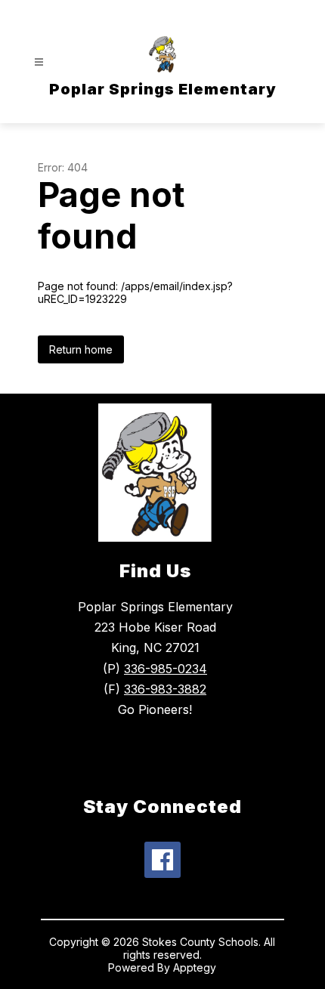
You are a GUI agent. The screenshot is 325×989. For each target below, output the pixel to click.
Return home (81, 349)
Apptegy (194, 967)
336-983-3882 (165, 689)
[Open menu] (39, 62)
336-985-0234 (165, 668)
